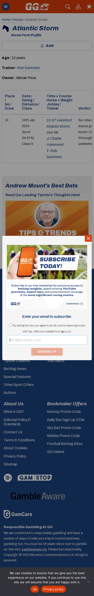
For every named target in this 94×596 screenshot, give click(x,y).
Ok (35, 589)
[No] (88, 581)
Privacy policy (54, 589)
